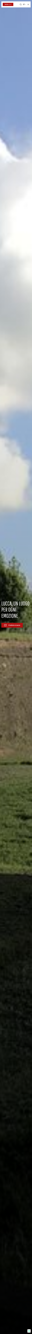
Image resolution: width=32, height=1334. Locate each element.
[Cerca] (21, 4)
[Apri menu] (28, 4)
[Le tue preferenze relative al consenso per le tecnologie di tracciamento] (29, 1331)
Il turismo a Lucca (14, 625)
